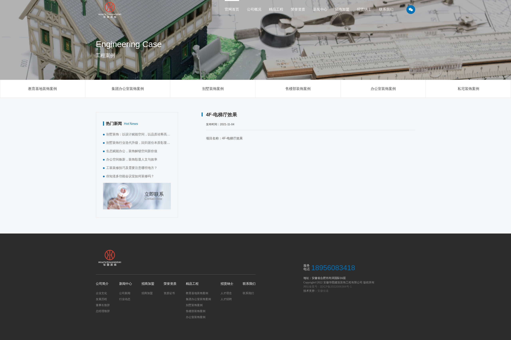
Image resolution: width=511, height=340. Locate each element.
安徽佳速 (323, 290)
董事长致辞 (103, 305)
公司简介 (102, 283)
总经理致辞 (103, 311)
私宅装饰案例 (468, 89)
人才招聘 (226, 299)
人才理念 (226, 293)
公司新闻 (124, 293)
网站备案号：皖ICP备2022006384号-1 (327, 286)
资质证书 (169, 293)
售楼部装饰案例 (298, 89)
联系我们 (249, 283)
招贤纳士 (227, 283)
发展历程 (101, 299)
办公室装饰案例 (383, 89)
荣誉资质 (170, 283)
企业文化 (101, 293)
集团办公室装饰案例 (128, 89)
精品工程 (192, 283)
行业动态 (124, 299)
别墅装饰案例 (213, 89)
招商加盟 (148, 283)
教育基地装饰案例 (42, 89)
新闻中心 (125, 283)
